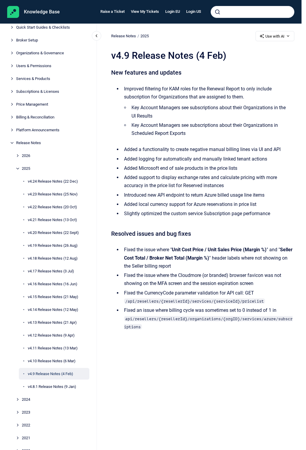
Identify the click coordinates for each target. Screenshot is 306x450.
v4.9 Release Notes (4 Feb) (50, 374)
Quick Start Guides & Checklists (43, 27)
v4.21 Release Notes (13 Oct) (52, 220)
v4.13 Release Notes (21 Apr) (52, 322)
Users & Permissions (33, 66)
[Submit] (217, 12)
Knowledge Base (42, 12)
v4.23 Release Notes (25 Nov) (53, 194)
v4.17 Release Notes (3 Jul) (51, 271)
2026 (26, 155)
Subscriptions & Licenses (37, 91)
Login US (193, 11)
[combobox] (252, 12)
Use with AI (274, 36)
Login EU (172, 11)
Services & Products (33, 78)
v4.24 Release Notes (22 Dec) (53, 181)
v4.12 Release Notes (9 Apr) (51, 335)
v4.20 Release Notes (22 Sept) (53, 232)
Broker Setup (27, 40)
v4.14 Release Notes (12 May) (53, 309)
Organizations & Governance (40, 53)
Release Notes (28, 143)
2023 (26, 412)
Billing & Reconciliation (35, 117)
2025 (26, 168)
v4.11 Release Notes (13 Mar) (53, 348)
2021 (26, 438)
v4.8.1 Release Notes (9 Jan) (52, 386)
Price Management (32, 104)
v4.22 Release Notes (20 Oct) (52, 207)
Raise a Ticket (112, 11)
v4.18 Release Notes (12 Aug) (53, 258)
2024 (26, 399)
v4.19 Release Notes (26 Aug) (53, 245)
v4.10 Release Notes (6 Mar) (52, 361)
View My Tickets (145, 11)
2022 (26, 425)
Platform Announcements (37, 130)
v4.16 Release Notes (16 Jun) (52, 284)
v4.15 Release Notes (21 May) (53, 297)
